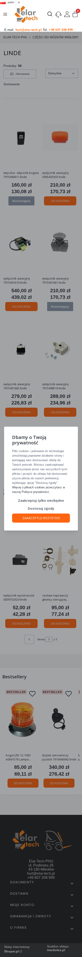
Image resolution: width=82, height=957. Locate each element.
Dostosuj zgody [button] (41, 508)
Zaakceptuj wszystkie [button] (41, 518)
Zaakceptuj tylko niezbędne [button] (41, 500)
